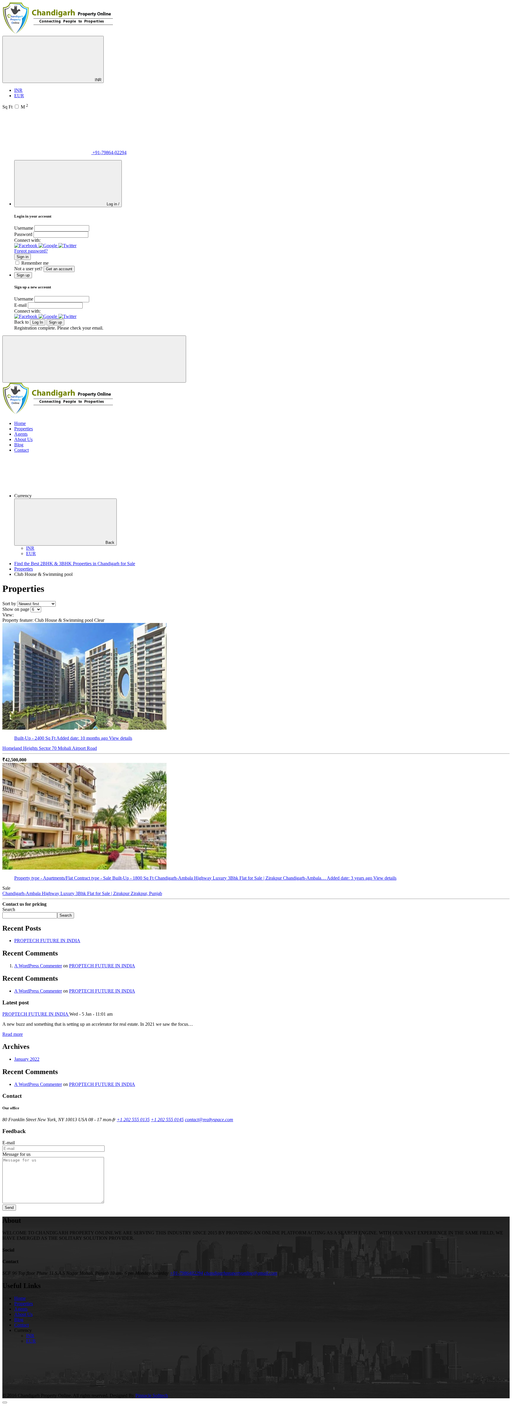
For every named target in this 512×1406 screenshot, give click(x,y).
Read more (12, 1034)
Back (109, 542)
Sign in (22, 257)
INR (97, 80)
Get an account (59, 269)
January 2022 (26, 1059)
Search (8, 909)
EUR (19, 95)
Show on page (15, 609)
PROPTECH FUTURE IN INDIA (47, 940)
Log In (37, 322)
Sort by (9, 603)
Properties (23, 428)
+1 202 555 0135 (133, 1119)
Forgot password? (31, 250)
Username (23, 228)
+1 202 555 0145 (167, 1119)
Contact (21, 450)
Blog (18, 444)
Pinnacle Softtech (151, 1395)
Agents (21, 434)
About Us (23, 439)
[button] (26, 245)
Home (20, 423)
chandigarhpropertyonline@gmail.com (240, 1273)
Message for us (16, 1154)
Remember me (35, 263)
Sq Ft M (15, 106)
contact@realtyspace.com (209, 1119)
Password (23, 234)
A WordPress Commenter (38, 965)
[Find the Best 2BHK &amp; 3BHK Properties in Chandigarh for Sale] (58, 33)
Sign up (55, 322)
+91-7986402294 (186, 1273)
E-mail (20, 305)
